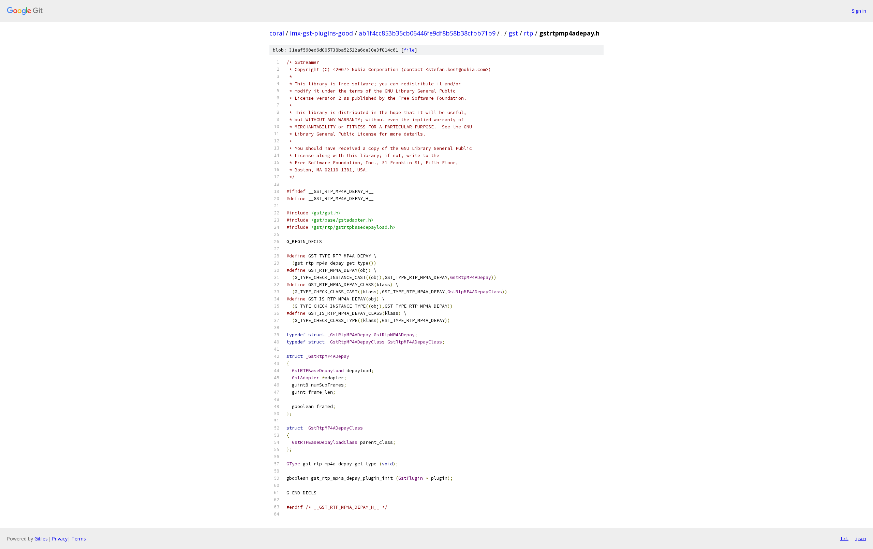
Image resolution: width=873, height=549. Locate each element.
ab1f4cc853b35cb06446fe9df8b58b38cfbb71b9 (427, 33)
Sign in (859, 11)
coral (276, 33)
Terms (79, 538)
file (409, 50)
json (860, 538)
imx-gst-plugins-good (321, 33)
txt (844, 538)
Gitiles (41, 538)
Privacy (60, 538)
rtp (528, 33)
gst (513, 33)
